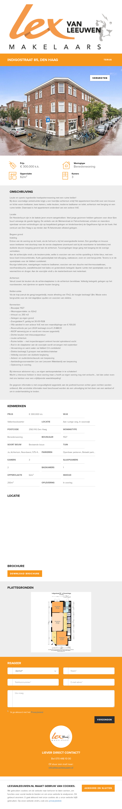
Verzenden (104, 719)
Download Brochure (24, 573)
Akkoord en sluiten (98, 788)
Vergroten (99, 78)
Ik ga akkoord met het (26, 712)
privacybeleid (55, 800)
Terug (107, 59)
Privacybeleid (37, 712)
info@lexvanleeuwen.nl (61, 767)
